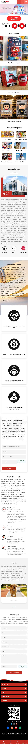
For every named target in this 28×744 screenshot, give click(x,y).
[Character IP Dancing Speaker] (14, 107)
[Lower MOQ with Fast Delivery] (14, 370)
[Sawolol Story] (14, 186)
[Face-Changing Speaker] (14, 78)
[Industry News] (14, 590)
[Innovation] (3, 537)
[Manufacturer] (3, 509)
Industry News (14, 600)
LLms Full (18, 721)
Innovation (10, 536)
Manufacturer (10, 507)
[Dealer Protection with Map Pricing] (14, 344)
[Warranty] (3, 527)
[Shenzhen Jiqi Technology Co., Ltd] (5, 2)
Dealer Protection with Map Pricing (14, 354)
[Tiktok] (14, 724)
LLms (13, 721)
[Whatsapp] (20, 727)
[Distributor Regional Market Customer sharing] (14, 397)
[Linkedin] (11, 724)
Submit (9, 468)
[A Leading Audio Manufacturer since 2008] (14, 315)
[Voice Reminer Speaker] (14, 48)
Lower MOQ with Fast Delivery (14, 380)
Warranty (9, 526)
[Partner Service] (3, 547)
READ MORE (14, 172)
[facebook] (8, 727)
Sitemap (9, 721)
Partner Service (11, 546)
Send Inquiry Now (14, 672)
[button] (10, 13)
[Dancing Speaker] (14, 9)
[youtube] (16, 727)
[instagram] (12, 727)
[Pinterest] (17, 724)
